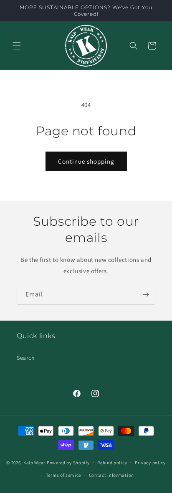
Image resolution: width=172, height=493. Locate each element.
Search (26, 357)
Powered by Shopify (68, 462)
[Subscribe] (146, 294)
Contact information (111, 475)
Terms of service (63, 475)
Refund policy (112, 463)
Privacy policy (150, 463)
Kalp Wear (34, 462)
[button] (17, 46)
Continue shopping (86, 161)
